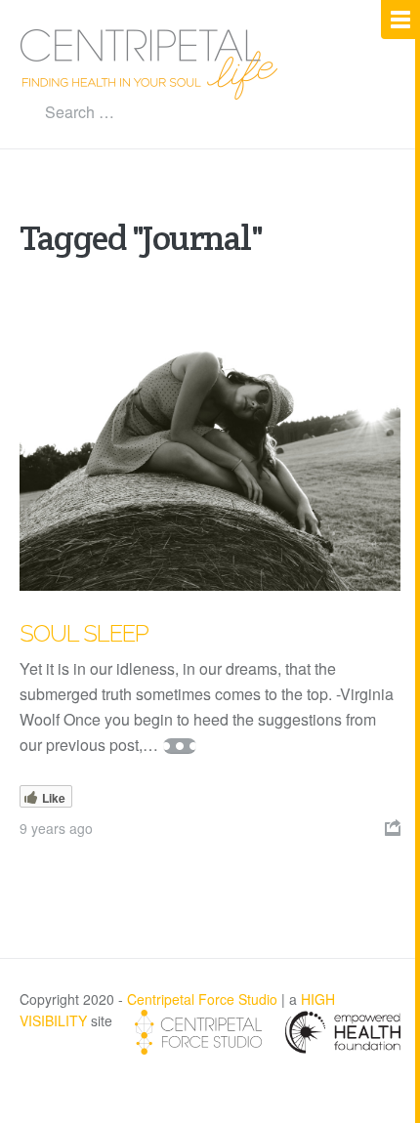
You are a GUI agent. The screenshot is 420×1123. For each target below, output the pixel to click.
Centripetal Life (150, 64)
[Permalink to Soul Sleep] (210, 448)
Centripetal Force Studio (202, 999)
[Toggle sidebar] (400, 19)
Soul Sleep (84, 633)
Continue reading (179, 746)
